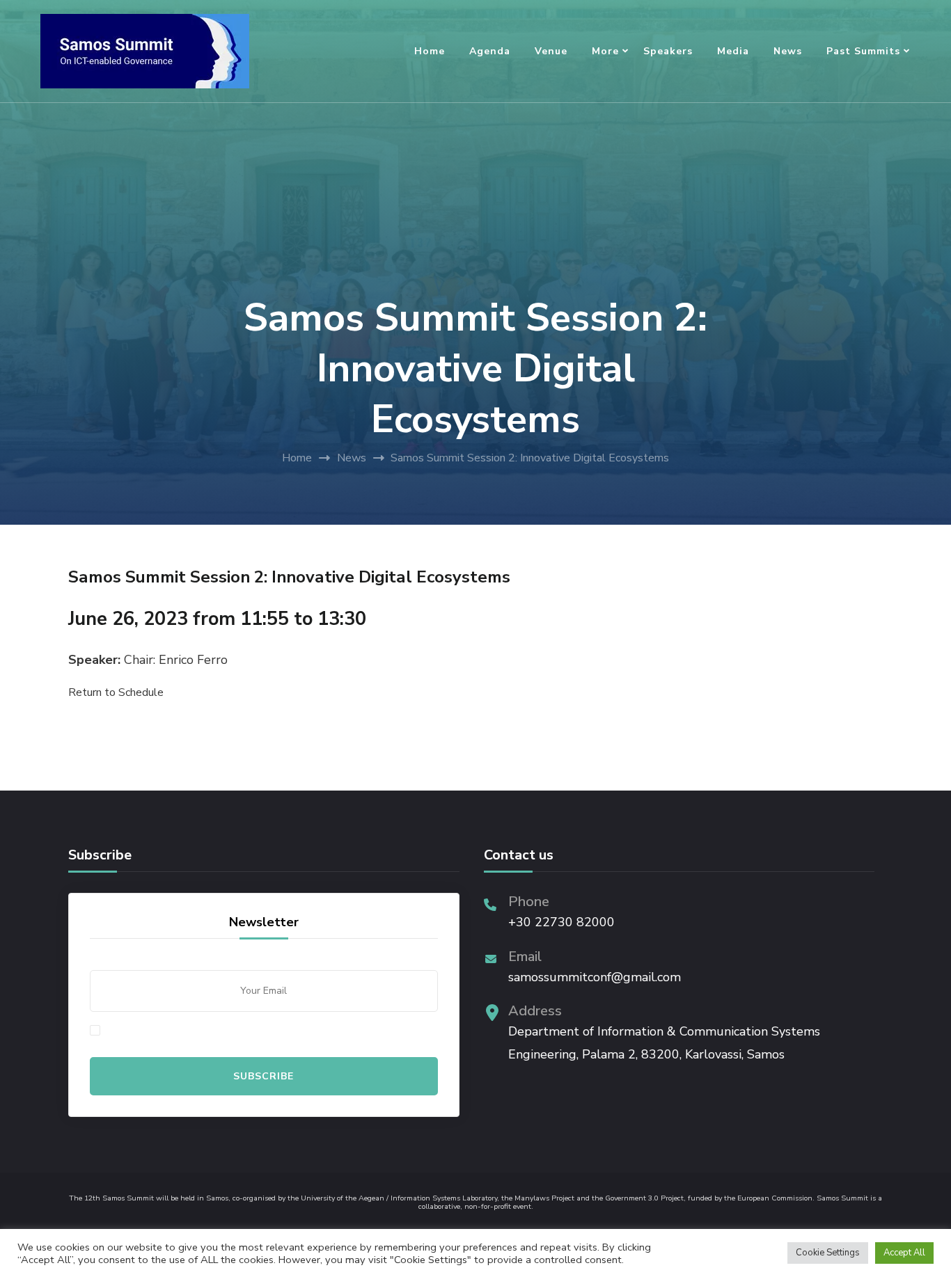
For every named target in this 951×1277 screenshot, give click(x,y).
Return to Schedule (116, 692)
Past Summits (863, 51)
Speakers (668, 51)
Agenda (489, 51)
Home (429, 51)
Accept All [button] (904, 1252)
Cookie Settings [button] (828, 1252)
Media (733, 51)
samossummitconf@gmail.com (594, 977)
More (605, 51)
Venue (551, 51)
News (787, 51)
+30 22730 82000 (561, 922)
